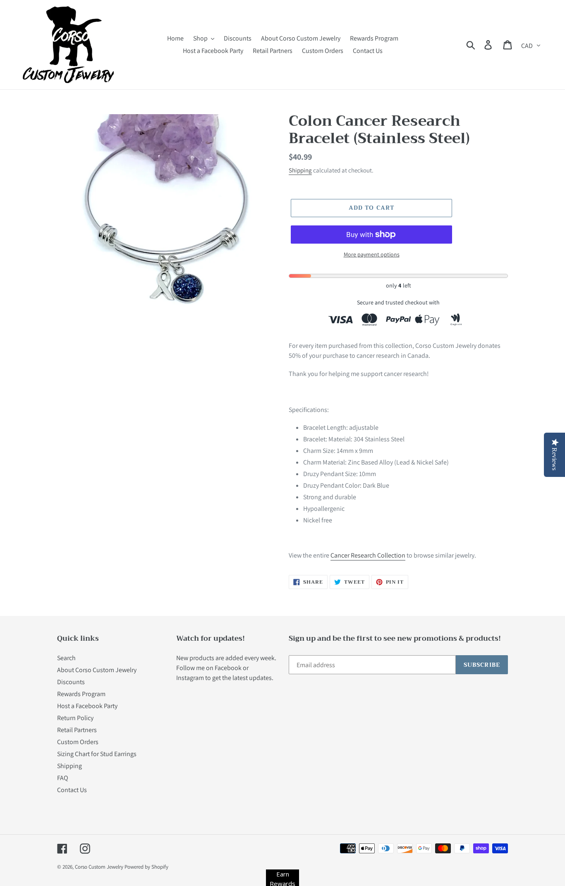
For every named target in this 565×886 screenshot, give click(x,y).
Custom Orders (77, 742)
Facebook (228, 667)
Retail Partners (77, 730)
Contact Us (72, 789)
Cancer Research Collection (367, 555)
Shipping (300, 170)
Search (66, 658)
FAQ (62, 777)
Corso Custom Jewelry (99, 866)
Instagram (190, 677)
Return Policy (75, 718)
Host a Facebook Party (87, 706)
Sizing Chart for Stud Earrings (96, 754)
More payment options (372, 254)
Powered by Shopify (146, 866)
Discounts (71, 682)
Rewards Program (81, 694)
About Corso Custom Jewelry (96, 670)
